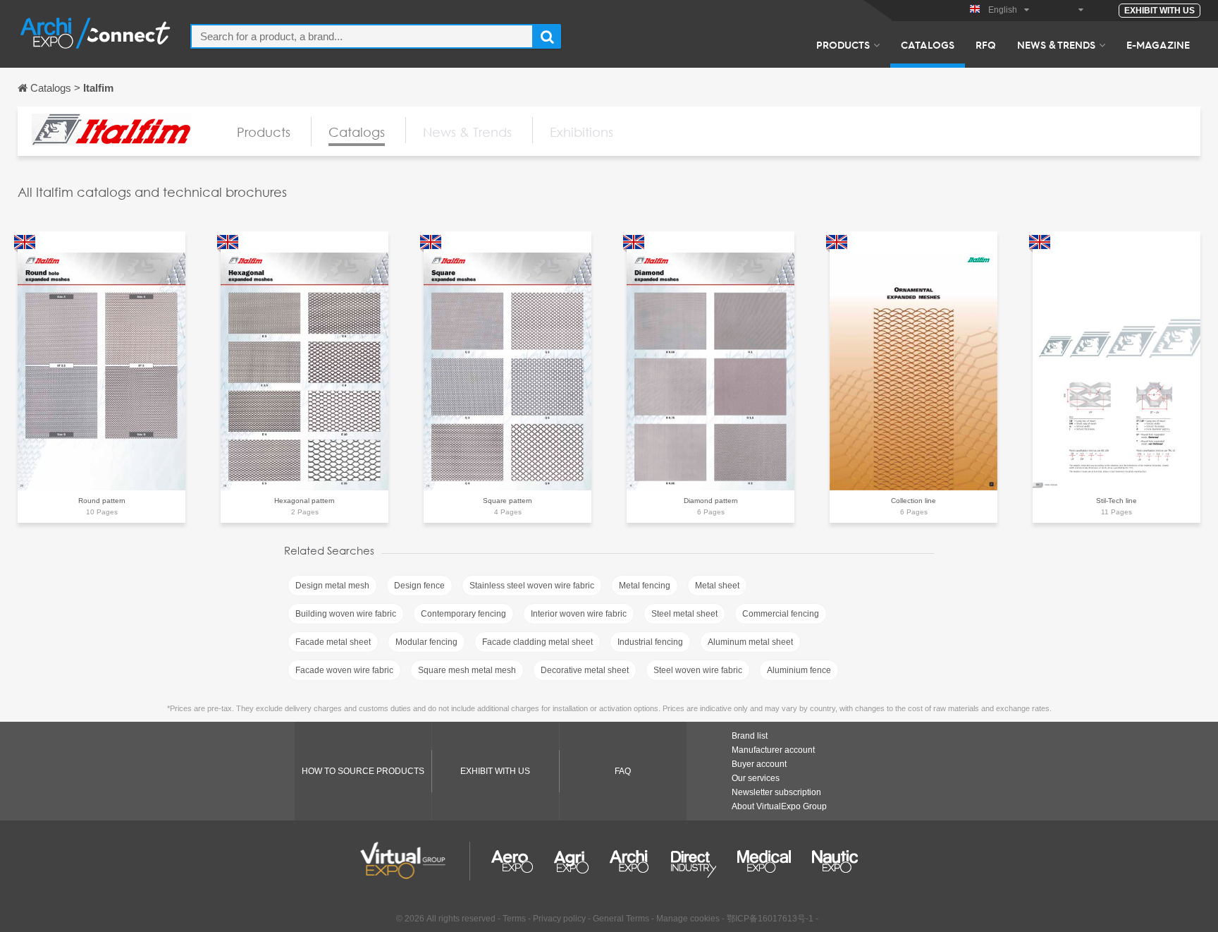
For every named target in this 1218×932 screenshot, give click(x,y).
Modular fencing (426, 642)
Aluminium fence (799, 670)
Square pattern (507, 500)
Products (843, 44)
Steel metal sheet (684, 614)
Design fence (419, 586)
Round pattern (101, 500)
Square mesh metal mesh (467, 670)
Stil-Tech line (1116, 500)
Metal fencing (644, 586)
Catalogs (927, 44)
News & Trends (1056, 44)
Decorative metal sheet (585, 670)
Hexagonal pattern (304, 500)
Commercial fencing (780, 614)
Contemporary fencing (463, 614)
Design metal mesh (332, 586)
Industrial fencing (650, 642)
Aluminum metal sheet (750, 642)
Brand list (750, 736)
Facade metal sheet (333, 642)
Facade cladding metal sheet (537, 642)
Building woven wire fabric (345, 614)
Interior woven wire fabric (579, 614)
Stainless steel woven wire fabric (531, 586)
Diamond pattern (711, 500)
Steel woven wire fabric (697, 670)
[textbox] (362, 36)
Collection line (913, 500)
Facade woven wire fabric (344, 670)
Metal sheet (717, 586)
